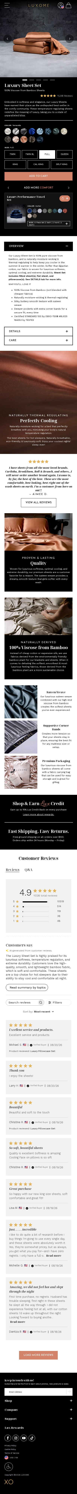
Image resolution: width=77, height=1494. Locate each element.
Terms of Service (11, 1453)
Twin (12, 154)
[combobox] (38, 1011)
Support (11, 1418)
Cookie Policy (10, 1449)
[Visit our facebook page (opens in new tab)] (7, 1438)
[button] (60, 8)
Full (47, 154)
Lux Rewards (14, 1428)
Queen (64, 154)
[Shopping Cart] (68, 6)
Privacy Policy (10, 1445)
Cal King (38, 165)
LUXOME (25, 1475)
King (15, 165)
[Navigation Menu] (7, 5)
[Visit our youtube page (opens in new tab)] (24, 1438)
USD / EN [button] (14, 1457)
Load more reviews (38, 1355)
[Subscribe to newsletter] (69, 1392)
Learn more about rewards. (38, 814)
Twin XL (29, 154)
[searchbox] (21, 1002)
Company (11, 1410)
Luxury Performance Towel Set (26, 198)
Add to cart (38, 176)
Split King (61, 165)
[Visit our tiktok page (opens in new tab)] (32, 1438)
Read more (53, 1255)
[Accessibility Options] (8, 1470)
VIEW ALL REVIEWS (39, 502)
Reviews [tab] (12, 869)
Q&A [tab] (28, 869)
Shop (8, 1400)
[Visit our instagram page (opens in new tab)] (16, 1438)
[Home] (39, 6)
